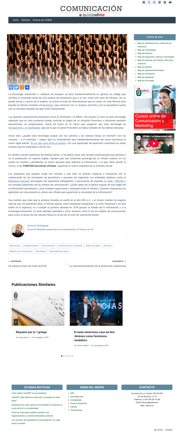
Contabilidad (75, 400)
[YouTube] (170, 2)
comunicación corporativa (70, 246)
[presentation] (38, 308)
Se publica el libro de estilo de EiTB (27, 263)
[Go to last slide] (16, 322)
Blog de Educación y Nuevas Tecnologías (156, 57)
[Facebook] (144, 2)
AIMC (110, 181)
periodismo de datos (59, 251)
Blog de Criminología (147, 50)
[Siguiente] (118, 322)
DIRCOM (119, 181)
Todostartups (76, 410)
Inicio (15, 20)
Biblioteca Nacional (18, 181)
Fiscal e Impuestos (78, 403)
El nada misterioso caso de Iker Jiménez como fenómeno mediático (94, 336)
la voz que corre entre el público (48, 143)
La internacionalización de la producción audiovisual (97, 263)
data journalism (93, 246)
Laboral (73, 407)
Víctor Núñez (83, 345)
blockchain (15, 246)
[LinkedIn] (159, 2)
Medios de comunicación (21, 251)
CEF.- (72, 393)
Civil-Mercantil (76, 396)
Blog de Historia (145, 67)
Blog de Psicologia (146, 80)
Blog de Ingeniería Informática (151, 70)
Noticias (25, 20)
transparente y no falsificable (24, 127)
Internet (108, 246)
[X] (149, 2)
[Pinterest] (165, 2)
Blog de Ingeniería (146, 77)
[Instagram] (154, 2)
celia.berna (24, 337)
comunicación (48, 246)
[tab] (61, 356)
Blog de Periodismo (146, 73)
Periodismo (41, 251)
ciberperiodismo (30, 246)
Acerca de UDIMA (42, 20)
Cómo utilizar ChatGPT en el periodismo (29, 393)
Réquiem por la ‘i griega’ (31, 332)
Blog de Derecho (145, 53)
